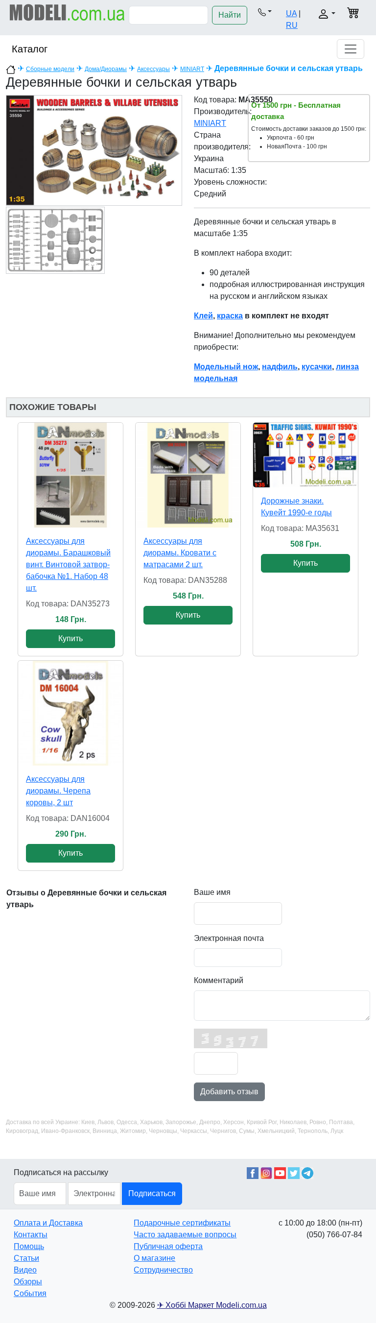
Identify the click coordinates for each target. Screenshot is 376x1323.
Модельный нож (226, 366)
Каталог (29, 49)
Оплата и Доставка (48, 1223)
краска (230, 316)
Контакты (30, 1234)
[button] (264, 12)
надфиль (280, 366)
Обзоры (28, 1281)
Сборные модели (50, 69)
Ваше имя (212, 892)
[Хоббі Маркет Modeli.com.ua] (67, 12)
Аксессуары (153, 69)
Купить (70, 638)
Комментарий (218, 980)
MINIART (192, 69)
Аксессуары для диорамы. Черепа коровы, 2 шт (58, 791)
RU (292, 25)
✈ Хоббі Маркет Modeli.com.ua (212, 1305)
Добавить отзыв (229, 1091)
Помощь (29, 1246)
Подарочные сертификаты (182, 1223)
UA (291, 13)
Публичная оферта (168, 1246)
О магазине (154, 1258)
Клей (203, 316)
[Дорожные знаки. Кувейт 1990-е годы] (305, 455)
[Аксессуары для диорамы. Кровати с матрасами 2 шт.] (188, 475)
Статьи (26, 1258)
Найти (229, 15)
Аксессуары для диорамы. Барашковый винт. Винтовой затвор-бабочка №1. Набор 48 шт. (68, 564)
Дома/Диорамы (106, 69)
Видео (25, 1270)
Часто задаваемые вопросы (185, 1234)
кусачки (317, 366)
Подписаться (152, 1193)
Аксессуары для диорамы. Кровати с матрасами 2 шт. (179, 553)
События (30, 1293)
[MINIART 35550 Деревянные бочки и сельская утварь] (94, 149)
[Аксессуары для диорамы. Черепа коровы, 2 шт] (70, 713)
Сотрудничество (163, 1270)
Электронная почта (229, 938)
